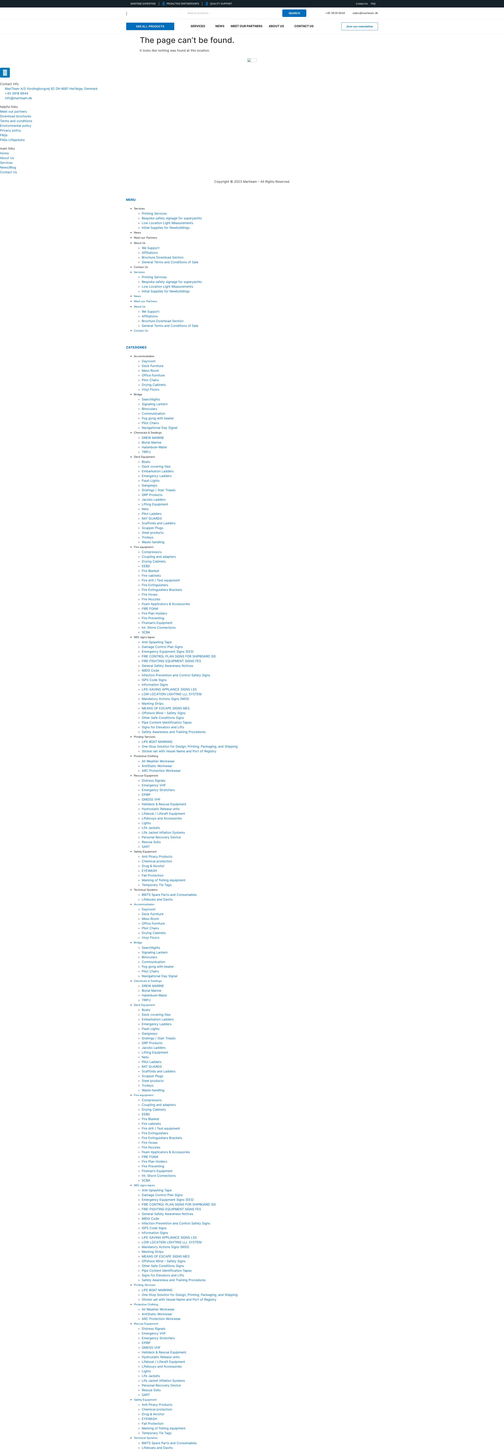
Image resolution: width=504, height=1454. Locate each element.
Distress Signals (153, 780)
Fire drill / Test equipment (161, 580)
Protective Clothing (146, 756)
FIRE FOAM (150, 609)
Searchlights (151, 399)
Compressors (152, 552)
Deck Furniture (152, 366)
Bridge (138, 394)
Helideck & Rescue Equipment (164, 804)
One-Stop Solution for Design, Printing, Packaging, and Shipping (190, 746)
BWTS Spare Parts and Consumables (169, 895)
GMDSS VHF (151, 799)
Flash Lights (150, 481)
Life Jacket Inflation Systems (163, 832)
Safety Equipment (145, 851)
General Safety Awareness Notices (167, 666)
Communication (153, 413)
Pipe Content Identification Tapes (167, 722)
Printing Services (154, 213)
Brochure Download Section (162, 257)
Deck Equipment (144, 456)
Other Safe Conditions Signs (163, 718)
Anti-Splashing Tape (157, 642)
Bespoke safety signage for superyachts (172, 218)
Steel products (153, 533)
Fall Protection (152, 875)
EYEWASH (149, 871)
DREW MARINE (153, 438)
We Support (150, 248)
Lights (146, 823)
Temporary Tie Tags (156, 885)
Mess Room (150, 371)
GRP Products (152, 495)
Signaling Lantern (155, 404)
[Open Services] (207, 26)
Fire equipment (143, 547)
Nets (145, 509)
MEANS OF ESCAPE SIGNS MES (166, 708)
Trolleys (147, 537)
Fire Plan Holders (154, 613)
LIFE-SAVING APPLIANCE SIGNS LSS (169, 689)
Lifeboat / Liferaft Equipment (163, 814)
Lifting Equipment (155, 504)
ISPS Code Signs (154, 680)
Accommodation (144, 356)
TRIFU (146, 452)
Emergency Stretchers (158, 790)
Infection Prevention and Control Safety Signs (176, 675)
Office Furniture (153, 375)
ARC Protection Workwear (161, 771)
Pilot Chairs (150, 380)
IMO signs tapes (144, 637)
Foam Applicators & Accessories (166, 604)
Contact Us (141, 267)
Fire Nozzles (151, 599)
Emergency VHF (154, 785)
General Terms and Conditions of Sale (170, 262)
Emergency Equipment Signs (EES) (168, 651)
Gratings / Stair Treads (158, 490)
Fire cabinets (151, 575)
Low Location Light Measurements (167, 223)
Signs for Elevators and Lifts (163, 727)
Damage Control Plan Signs (162, 647)
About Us (140, 243)
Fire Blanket (150, 571)
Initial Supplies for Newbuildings (166, 228)
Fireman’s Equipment (157, 623)
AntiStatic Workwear (157, 766)
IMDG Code (150, 670)
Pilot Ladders (151, 514)
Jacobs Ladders (154, 499)
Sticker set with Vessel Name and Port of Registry (179, 751)
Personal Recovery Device (161, 837)
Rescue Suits (151, 842)
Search (294, 13)
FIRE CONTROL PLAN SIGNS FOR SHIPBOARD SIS (179, 656)
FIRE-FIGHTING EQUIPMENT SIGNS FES (171, 661)
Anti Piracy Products (157, 856)
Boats (146, 462)
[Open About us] (286, 26)
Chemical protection (157, 861)
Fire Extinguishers (155, 585)
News (137, 232)
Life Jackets (151, 828)
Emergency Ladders (156, 476)
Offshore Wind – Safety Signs (163, 713)
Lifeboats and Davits (157, 899)
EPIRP (146, 795)
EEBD (146, 566)
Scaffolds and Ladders (158, 523)
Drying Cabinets (154, 385)
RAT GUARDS (152, 518)
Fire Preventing (153, 618)
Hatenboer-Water (154, 447)
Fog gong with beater (158, 418)
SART (146, 847)
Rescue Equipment (146, 775)
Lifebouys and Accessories (162, 818)
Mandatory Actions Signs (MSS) (165, 699)
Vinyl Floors (150, 389)
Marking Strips (152, 703)
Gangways (149, 485)
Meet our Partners (145, 237)
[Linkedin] (5, 73)
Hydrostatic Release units (161, 809)
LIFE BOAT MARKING (157, 742)
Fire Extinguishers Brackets (162, 590)
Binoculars (149, 409)
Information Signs (155, 685)
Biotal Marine (151, 442)
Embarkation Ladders (158, 471)
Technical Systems (146, 889)
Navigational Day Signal (159, 428)
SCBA (146, 632)
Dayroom (149, 361)
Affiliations (150, 253)
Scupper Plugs (152, 528)
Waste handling (153, 542)
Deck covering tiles (156, 466)
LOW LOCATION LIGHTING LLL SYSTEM (172, 694)
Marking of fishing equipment (163, 880)
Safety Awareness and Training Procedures (174, 732)
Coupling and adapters (159, 557)
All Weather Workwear (158, 761)
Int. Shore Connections (159, 627)
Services (139, 208)
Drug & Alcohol (153, 866)
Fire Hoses (150, 594)
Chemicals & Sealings (148, 432)
